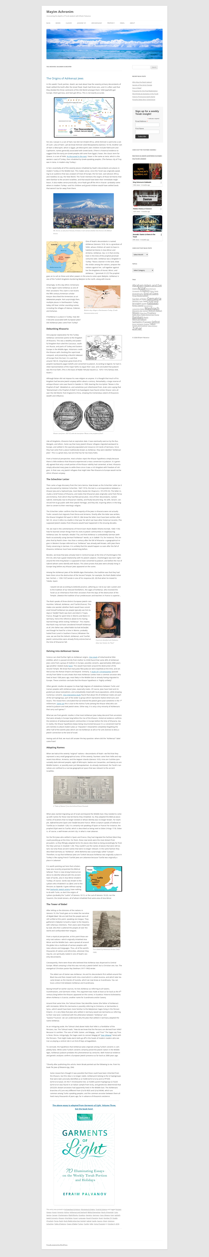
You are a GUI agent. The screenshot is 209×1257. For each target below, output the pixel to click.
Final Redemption (140, 295)
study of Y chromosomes (101, 671)
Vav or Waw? (137, 88)
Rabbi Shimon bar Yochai (150, 315)
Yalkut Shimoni (152, 326)
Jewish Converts (52, 1218)
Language (82, 1218)
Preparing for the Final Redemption (145, 91)
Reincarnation (139, 319)
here (70, 666)
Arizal (142, 288)
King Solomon (148, 306)
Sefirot (156, 321)
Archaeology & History (72, 1209)
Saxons (99, 1221)
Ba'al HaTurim (151, 289)
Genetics (89, 1215)
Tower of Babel (72, 1224)
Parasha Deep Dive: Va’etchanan (143, 99)
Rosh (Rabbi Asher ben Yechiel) (75, 1221)
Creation (145, 290)
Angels (134, 289)
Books (58, 23)
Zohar (137, 328)
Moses (135, 312)
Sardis (94, 1221)
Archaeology (96, 23)
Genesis (135, 301)
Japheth (117, 1215)
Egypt (156, 291)
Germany (96, 1215)
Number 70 (108, 1218)
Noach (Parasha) (92, 1218)
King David (137, 305)
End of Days (151, 293)
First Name (139, 128)
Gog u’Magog (106, 1035)
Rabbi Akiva (136, 315)
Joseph (144, 303)
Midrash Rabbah (155, 311)
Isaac (141, 301)
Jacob (156, 301)
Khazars (61, 1218)
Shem (105, 1221)
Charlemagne (63, 1215)
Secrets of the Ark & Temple (142, 85)
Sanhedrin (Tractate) (141, 321)
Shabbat (146, 324)
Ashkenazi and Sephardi (78, 1212)
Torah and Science (139, 326)
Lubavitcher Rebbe (138, 309)
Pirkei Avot (143, 313)
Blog (48, 23)
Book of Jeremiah (107, 1212)
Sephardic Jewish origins (60, 889)
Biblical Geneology (94, 1212)
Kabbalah (152, 303)
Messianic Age (137, 311)
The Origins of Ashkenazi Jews (64, 78)
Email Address (141, 121)
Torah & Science (101, 1209)
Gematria (154, 298)
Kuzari (75, 1218)
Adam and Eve (153, 285)
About (132, 23)
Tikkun (153, 324)
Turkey (80, 1224)
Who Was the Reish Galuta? (142, 82)
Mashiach (152, 308)
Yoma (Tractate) (99, 1224)
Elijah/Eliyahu (73, 1215)
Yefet (91, 1224)
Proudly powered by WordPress (56, 1245)
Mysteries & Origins (88, 1209)
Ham (112, 1215)
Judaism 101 (81, 23)
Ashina (66, 1212)
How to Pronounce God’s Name (143, 97)
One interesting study (72, 695)
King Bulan (69, 1218)
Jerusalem (136, 303)
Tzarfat (86, 1224)
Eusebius (82, 1215)
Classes (69, 23)
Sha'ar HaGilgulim (137, 324)
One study (93, 657)
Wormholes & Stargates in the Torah (145, 94)
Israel (122, 23)
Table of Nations (60, 1224)
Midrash (145, 311)
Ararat (54, 1212)
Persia (56, 1221)
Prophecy (111, 23)
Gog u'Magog (105, 1215)
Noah (101, 1218)
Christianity (136, 291)
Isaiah (145, 301)
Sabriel (88, 1221)
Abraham (138, 285)
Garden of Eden (139, 298)
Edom (152, 291)
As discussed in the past (77, 156)
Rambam (137, 317)
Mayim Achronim (60, 11)
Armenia (60, 1212)
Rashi (61, 1221)
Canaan (54, 1215)
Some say (60, 703)
